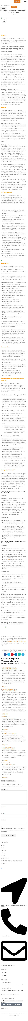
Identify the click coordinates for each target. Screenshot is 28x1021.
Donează (17, 1)
